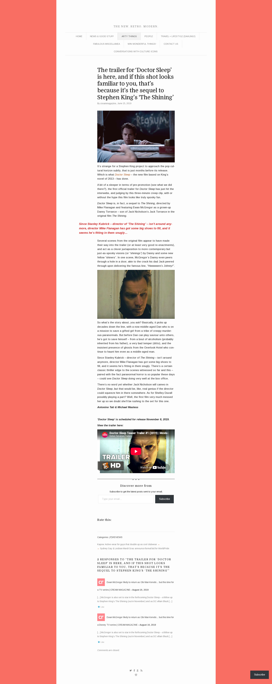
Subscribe (164, 499)
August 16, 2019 (140, 590)
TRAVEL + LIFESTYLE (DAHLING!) (178, 36)
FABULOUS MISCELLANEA (106, 44)
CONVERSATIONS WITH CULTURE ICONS (136, 51)
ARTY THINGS (129, 36)
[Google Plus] (138, 670)
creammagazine (108, 103)
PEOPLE (148, 36)
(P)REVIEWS (115, 537)
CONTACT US (171, 44)
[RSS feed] (141, 670)
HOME (79, 36)
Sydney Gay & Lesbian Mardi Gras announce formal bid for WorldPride (134, 548)
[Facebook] (134, 670)
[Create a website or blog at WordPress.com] (136, 675)
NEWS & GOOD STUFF (102, 36)
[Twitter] (130, 670)
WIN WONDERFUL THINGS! (142, 44)
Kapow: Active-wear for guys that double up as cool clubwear (127, 544)
